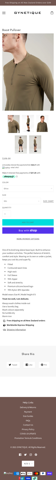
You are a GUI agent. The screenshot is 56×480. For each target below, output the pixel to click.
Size (4, 195)
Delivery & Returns (28, 407)
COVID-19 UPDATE (28, 433)
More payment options (28, 239)
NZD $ (27, 463)
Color (5, 182)
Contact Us (28, 424)
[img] (20, 454)
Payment (28, 411)
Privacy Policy (28, 429)
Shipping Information (16, 329)
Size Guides (28, 416)
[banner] (27, 12)
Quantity (6, 207)
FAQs (28, 420)
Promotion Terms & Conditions (28, 438)
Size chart (48, 201)
